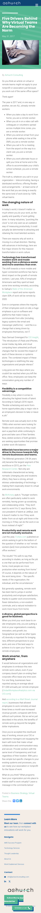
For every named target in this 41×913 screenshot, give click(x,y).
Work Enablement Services (14, 864)
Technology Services (12, 848)
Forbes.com (20, 537)
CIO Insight (33, 337)
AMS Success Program (12, 843)
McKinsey (9, 495)
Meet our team (11, 823)
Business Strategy (19, 793)
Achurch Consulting (14, 75)
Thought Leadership (11, 854)
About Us (7, 859)
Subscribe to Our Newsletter (13, 900)
